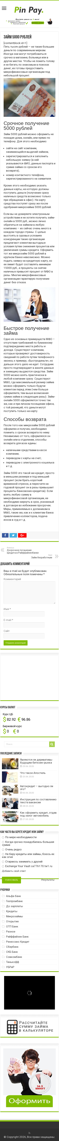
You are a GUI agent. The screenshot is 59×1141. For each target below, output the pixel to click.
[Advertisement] (26, 677)
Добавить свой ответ (14, 871)
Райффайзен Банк (17, 936)
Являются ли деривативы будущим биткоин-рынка (36, 761)
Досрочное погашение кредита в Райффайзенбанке (23, 550)
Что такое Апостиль (33, 773)
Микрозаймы (14, 916)
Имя (7, 609)
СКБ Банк (12, 951)
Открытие (12, 921)
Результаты (48, 880)
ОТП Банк (12, 926)
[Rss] (29, 1133)
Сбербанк (12, 946)
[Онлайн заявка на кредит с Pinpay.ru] (29, 9)
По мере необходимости (21, 837)
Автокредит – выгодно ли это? (36, 787)
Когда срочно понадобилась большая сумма (28, 843)
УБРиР (10, 967)
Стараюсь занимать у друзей (23, 861)
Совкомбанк (14, 956)
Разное (10, 931)
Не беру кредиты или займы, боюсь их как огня (28, 855)
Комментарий (12, 579)
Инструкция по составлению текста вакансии (38, 801)
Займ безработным (41, 556)
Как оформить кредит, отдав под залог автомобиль (38, 814)
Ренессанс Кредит (17, 941)
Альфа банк (13, 896)
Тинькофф (12, 962)
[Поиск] (52, 744)
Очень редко (13, 849)
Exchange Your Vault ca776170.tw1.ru (28, 866)
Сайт (7, 631)
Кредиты (11, 911)
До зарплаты (14, 906)
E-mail (8, 620)
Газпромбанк (14, 901)
